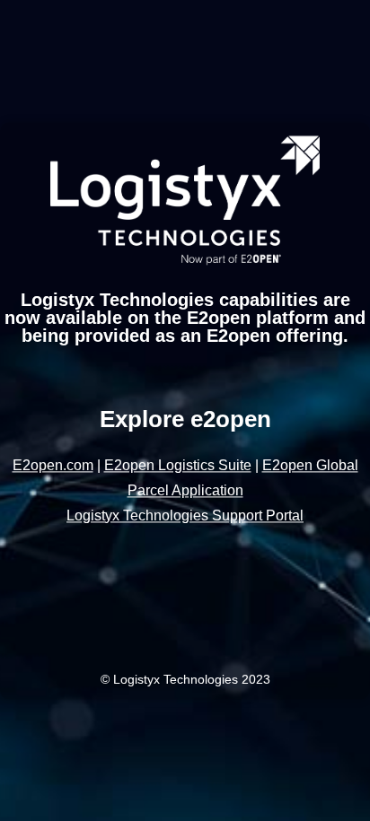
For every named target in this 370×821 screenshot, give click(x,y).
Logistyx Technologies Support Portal (185, 515)
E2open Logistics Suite (177, 465)
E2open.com (53, 465)
